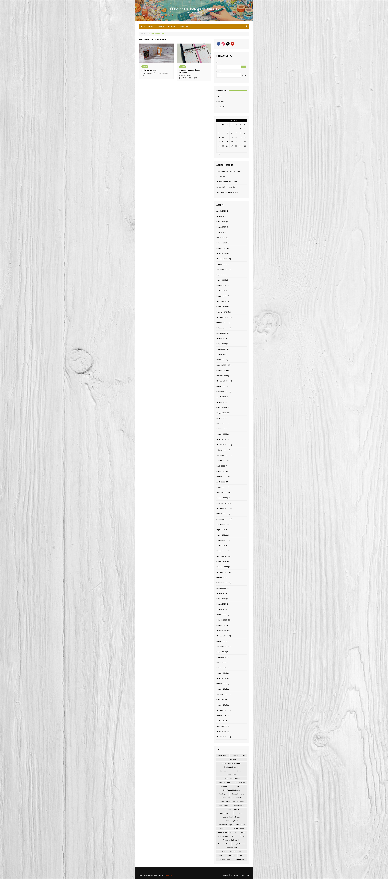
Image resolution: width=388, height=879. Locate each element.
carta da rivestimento (231, 763)
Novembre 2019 (222, 636)
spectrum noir (231, 848)
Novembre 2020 (222, 572)
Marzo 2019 (221, 662)
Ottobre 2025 (221, 264)
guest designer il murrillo (232, 798)
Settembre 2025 (222, 269)
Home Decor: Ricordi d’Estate (227, 182)
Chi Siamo (171, 26)
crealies (240, 771)
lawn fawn (224, 813)
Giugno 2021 (221, 535)
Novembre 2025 (222, 259)
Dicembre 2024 (222, 312)
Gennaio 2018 (221, 689)
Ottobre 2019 (221, 641)
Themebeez (167, 875)
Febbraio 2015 (221, 726)
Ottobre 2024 (221, 323)
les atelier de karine (231, 817)
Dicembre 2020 (222, 567)
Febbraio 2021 (221, 556)
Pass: (218, 71)
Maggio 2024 (221, 349)
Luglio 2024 (220, 338)
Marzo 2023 (221, 423)
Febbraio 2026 (221, 243)
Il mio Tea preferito (149, 70)
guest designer (238, 794)
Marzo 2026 (221, 237)
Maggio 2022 (221, 476)
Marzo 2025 (221, 296)
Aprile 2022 (220, 482)
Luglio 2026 (220, 216)
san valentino (223, 844)
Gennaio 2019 (221, 673)
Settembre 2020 (222, 583)
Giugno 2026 (221, 222)
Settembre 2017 (222, 694)
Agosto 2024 (221, 333)
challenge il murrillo (231, 767)
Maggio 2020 (221, 604)
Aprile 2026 (220, 232)
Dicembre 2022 (222, 439)
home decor (239, 805)
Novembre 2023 (222, 381)
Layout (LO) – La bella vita (225, 187)
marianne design (225, 825)
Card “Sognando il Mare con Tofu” (228, 171)
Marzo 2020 (221, 615)
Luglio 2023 (220, 402)
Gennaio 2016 (221, 705)
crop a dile (231, 775)
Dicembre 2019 (222, 630)
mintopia (223, 828)
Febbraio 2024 (221, 365)
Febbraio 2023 (221, 429)
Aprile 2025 (220, 291)
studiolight (231, 855)
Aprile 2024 (220, 354)
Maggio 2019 (221, 657)
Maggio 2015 (221, 716)
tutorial (242, 855)
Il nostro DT (161, 26)
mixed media (239, 828)
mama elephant (232, 821)
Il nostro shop (183, 26)
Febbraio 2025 (221, 301)
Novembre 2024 (222, 317)
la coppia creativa (231, 809)
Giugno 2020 (221, 599)
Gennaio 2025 (221, 307)
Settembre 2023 (222, 392)
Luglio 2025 (220, 275)
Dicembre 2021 (222, 503)
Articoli (150, 26)
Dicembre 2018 (222, 678)
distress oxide (224, 782)
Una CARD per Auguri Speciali (227, 192)
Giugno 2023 (221, 407)
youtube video (224, 859)
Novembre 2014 (222, 737)
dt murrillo (224, 786)
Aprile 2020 (220, 609)
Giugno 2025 (221, 280)
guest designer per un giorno (232, 802)
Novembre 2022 (222, 445)
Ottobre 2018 (221, 684)
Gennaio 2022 (221, 498)
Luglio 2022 (220, 466)
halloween (223, 805)
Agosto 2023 (221, 397)
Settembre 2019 (222, 646)
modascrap (222, 832)
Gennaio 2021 (221, 562)
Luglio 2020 (220, 593)
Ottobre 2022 (221, 450)
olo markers (223, 836)
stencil (220, 855)
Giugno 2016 (221, 700)
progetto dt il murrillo (231, 840)
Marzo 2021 (221, 551)
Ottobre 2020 (221, 577)
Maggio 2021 (221, 540)
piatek (242, 836)
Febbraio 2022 (221, 492)
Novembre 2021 (222, 508)
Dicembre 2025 (222, 253)
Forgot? (244, 75)
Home (142, 26)
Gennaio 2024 (221, 370)
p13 (234, 836)
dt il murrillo (240, 782)
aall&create (223, 756)
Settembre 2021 (222, 519)
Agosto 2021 (221, 524)
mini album (240, 825)
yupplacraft (240, 859)
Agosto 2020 (221, 588)
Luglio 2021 (220, 530)
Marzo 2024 (221, 360)
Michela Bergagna (187, 75)
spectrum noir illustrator (231, 851)
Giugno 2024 (221, 344)
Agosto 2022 (221, 461)
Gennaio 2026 (221, 248)
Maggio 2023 (221, 413)
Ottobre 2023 (221, 386)
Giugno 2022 (221, 471)
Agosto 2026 (221, 211)
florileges (223, 794)
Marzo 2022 (221, 487)
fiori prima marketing (231, 790)
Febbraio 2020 (221, 620)
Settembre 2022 (222, 455)
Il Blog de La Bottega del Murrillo (194, 9)
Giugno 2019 (221, 652)
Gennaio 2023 (221, 434)
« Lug (218, 154)
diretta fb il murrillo (232, 779)
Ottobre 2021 (221, 514)
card (243, 756)
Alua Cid (234, 756)
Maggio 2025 (221, 285)
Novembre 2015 (222, 710)
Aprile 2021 (220, 546)
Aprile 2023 (220, 418)
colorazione (224, 771)
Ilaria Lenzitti (147, 73)
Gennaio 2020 (221, 625)
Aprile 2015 (220, 721)
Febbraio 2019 (221, 668)
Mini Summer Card (222, 176)
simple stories (239, 844)
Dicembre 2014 (222, 731)
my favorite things (238, 832)
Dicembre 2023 (222, 376)
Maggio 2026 (221, 227)
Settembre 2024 (222, 328)
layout (240, 813)
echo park (240, 786)
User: (218, 63)
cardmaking (231, 759)
